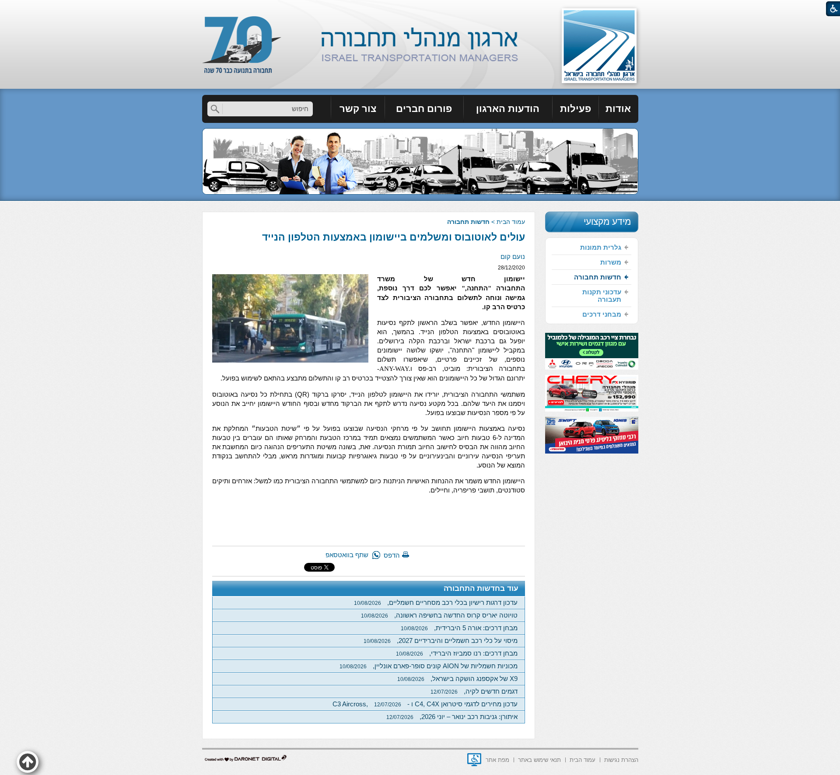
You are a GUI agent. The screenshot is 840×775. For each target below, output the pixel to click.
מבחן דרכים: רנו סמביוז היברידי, (457, 653)
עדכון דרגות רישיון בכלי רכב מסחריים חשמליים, (436, 602)
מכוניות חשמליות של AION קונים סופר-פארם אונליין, (429, 666)
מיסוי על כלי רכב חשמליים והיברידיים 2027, (441, 640)
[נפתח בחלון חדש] (474, 759)
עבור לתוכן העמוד (420, 8)
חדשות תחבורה (468, 221)
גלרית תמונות (600, 247)
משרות (610, 262)
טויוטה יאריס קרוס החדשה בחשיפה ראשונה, (439, 615)
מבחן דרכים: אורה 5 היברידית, (459, 628)
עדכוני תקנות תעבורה (601, 295)
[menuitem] (618, 109)
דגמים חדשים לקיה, (474, 691)
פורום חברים (424, 108)
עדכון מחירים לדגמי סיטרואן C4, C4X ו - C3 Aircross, (425, 704)
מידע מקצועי (607, 221)
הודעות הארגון (507, 108)
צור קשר (358, 108)
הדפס (392, 555)
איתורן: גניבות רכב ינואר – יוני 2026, (452, 716)
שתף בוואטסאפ (347, 555)
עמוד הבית (511, 221)
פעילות (575, 108)
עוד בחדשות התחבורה (481, 588)
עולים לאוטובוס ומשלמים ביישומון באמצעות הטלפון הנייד (393, 237)
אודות (618, 108)
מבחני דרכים (601, 314)
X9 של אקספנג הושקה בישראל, (457, 678)
